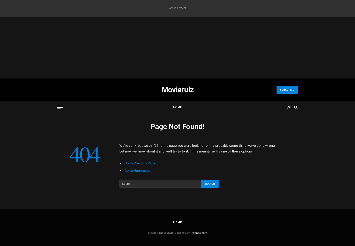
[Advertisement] (177, 47)
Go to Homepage (137, 171)
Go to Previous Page (140, 163)
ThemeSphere (198, 232)
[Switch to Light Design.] (289, 107)
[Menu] (60, 107)
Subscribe (287, 89)
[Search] (295, 107)
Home (177, 107)
